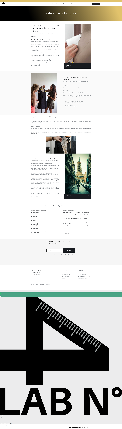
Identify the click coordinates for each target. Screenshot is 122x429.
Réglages (83, 427)
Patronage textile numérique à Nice (37, 232)
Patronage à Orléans (34, 225)
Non (51, 257)
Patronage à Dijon (34, 216)
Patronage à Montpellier (35, 223)
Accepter (72, 427)
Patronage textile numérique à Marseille (38, 231)
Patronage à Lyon (34, 220)
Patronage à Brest (34, 213)
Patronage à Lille (34, 219)
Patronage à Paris (34, 227)
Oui (48, 257)
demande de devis (34, 133)
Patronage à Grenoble (35, 217)
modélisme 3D (33, 36)
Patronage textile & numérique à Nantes (38, 229)
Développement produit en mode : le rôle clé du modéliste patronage (76, 212)
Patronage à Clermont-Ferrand (36, 215)
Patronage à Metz (34, 221)
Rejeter (78, 427)
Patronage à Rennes (34, 228)
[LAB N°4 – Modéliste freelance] (4, 2)
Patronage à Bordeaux (35, 212)
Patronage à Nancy (34, 224)
